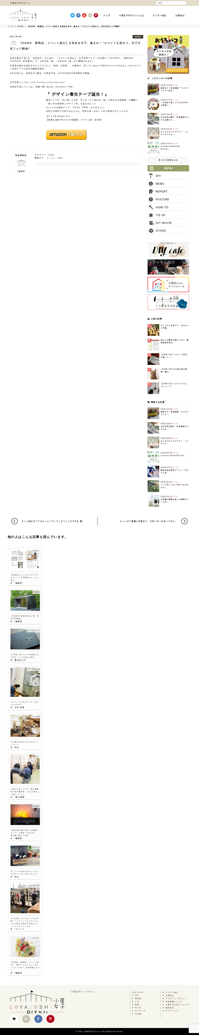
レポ (137, 1001)
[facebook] (78, 15)
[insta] (90, 15)
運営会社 (169, 1008)
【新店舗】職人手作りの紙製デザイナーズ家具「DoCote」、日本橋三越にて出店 (24, 833)
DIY (29, 630)
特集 (137, 1005)
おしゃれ (51, 158)
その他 (138, 1014)
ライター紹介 (160, 15)
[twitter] (72, 15)
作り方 (138, 1008)
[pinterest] (96, 15)
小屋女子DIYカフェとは (131, 15)
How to (36, 630)
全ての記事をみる (169, 160)
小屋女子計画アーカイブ (177, 1005)
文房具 (60, 158)
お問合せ (180, 15)
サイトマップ (171, 1011)
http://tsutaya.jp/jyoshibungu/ (48, 82)
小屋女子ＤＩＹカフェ (82, 991)
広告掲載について (174, 1001)
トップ (106, 15)
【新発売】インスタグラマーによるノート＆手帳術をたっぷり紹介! (24, 577)
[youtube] (84, 15)
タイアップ (33, 886)
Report (36, 669)
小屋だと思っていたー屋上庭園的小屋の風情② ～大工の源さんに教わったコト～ (24, 791)
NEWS (20, 26)
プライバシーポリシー (176, 998)
